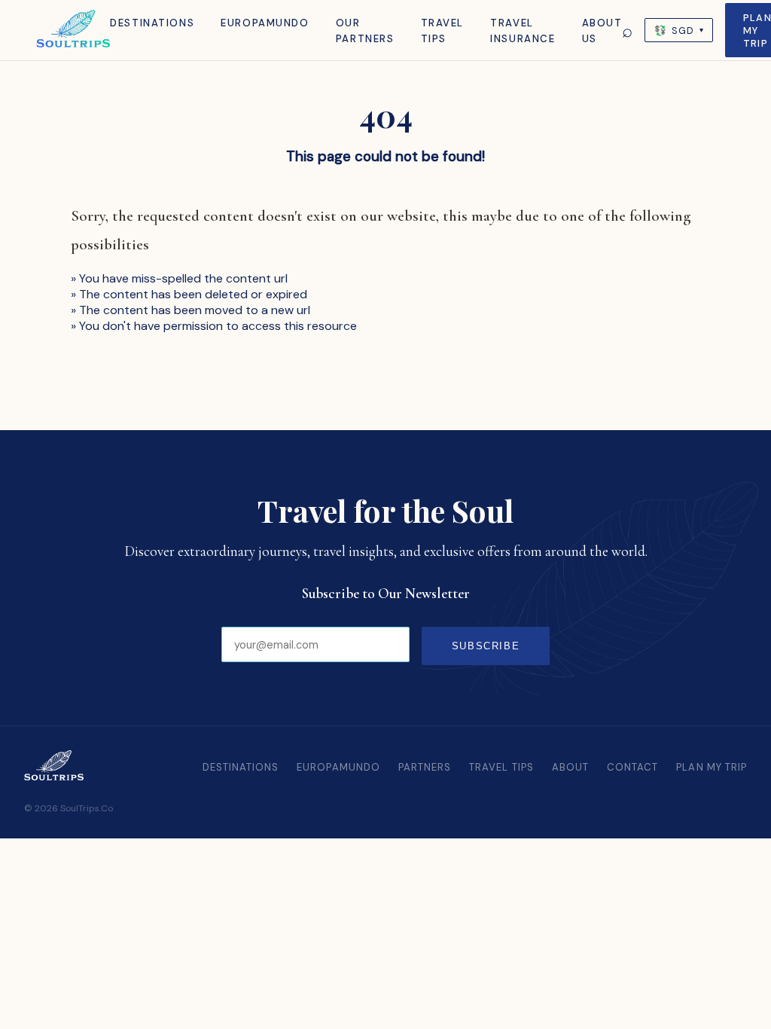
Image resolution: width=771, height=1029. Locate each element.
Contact (632, 767)
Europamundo (265, 23)
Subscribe (486, 646)
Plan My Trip (711, 767)
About (570, 767)
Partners (424, 767)
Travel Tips (501, 767)
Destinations (152, 23)
